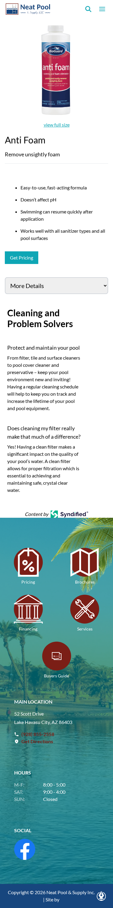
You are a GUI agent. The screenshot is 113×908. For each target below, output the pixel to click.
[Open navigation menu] (102, 9)
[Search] (88, 9)
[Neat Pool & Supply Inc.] (28, 9)
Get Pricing (21, 257)
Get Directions (37, 741)
